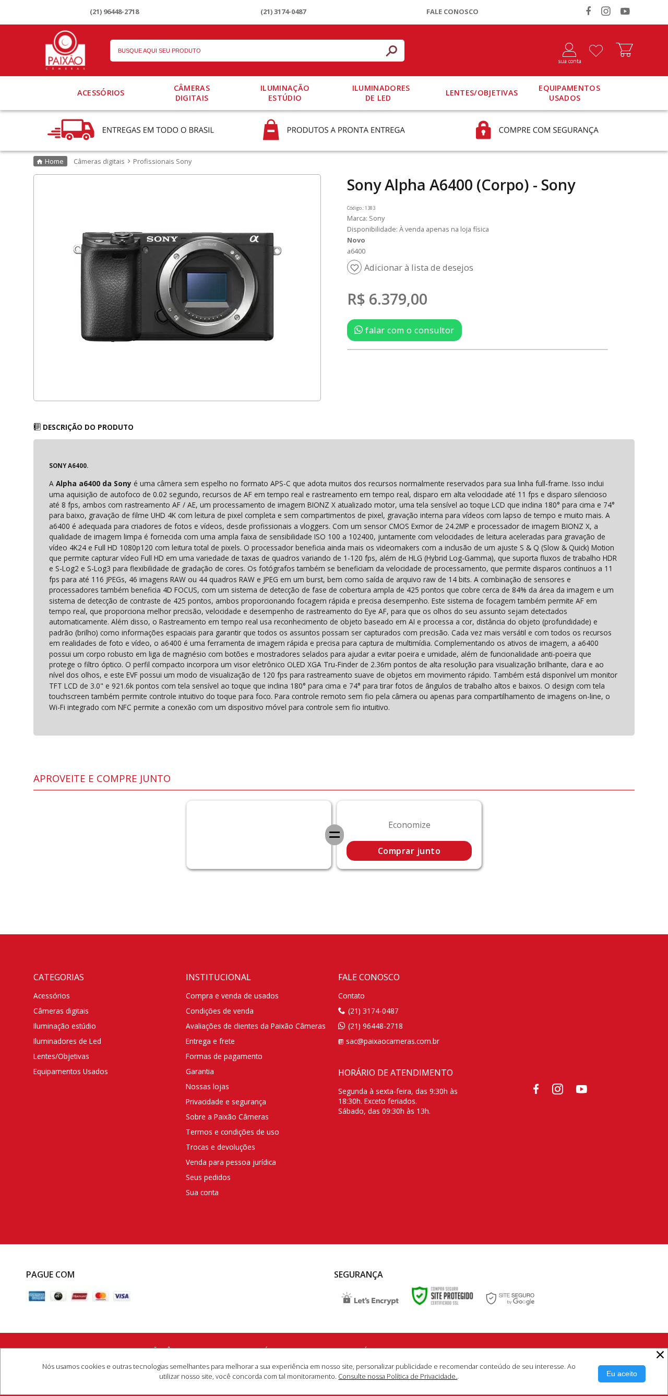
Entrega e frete (210, 1041)
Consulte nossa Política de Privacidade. (397, 1376)
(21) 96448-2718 (114, 11)
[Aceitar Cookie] (622, 1373)
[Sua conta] (565, 50)
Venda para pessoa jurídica (231, 1162)
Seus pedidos (208, 1177)
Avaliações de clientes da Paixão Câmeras (256, 1026)
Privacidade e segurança (226, 1101)
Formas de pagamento (224, 1056)
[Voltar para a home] (65, 48)
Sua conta (202, 1192)
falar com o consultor (409, 330)
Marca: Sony (366, 218)
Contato (351, 996)
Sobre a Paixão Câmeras (227, 1117)
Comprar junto (409, 851)
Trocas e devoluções (220, 1147)
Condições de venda (220, 1011)
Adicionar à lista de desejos (418, 267)
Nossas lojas (207, 1086)
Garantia (200, 1071)
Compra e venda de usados (232, 996)
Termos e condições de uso (232, 1132)
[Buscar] (391, 51)
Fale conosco (452, 11)
